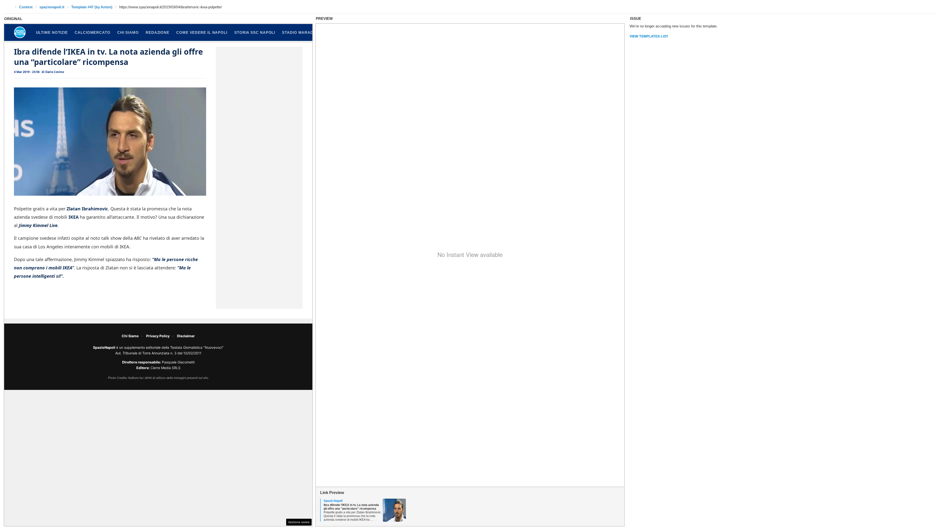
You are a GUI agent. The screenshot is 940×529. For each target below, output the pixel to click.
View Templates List (649, 36)
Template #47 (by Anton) (91, 7)
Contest (26, 7)
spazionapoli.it (51, 7)
